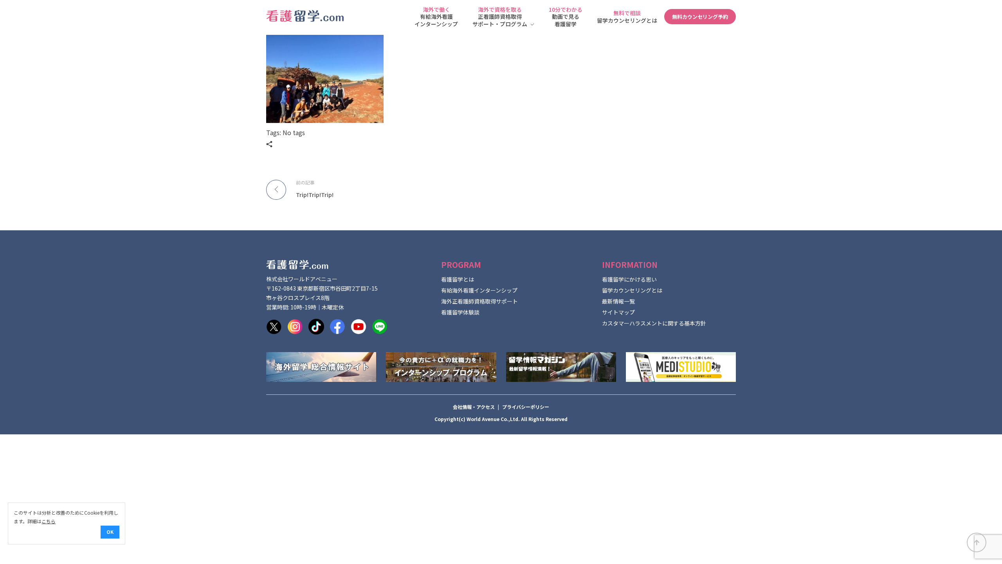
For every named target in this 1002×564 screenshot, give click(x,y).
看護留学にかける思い (629, 279)
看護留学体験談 (460, 312)
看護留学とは (457, 279)
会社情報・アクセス (474, 406)
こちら (48, 521)
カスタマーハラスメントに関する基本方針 (654, 323)
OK (110, 531)
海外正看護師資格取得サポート (479, 301)
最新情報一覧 (618, 301)
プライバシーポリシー (525, 406)
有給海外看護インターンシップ (479, 290)
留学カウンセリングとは (632, 290)
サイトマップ (618, 312)
